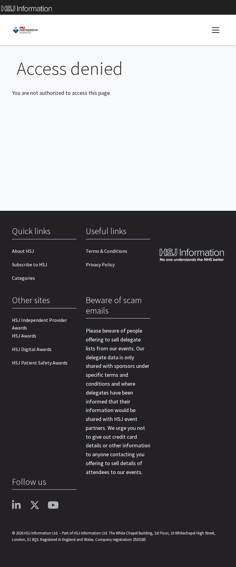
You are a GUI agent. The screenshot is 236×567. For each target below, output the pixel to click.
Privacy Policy (100, 264)
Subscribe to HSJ (29, 264)
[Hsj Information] (118, 7)
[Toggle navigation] (215, 30)
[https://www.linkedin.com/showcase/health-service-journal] (19, 505)
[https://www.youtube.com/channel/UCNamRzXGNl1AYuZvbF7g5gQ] (54, 505)
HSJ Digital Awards (32, 349)
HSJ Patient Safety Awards (40, 363)
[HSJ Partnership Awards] (30, 30)
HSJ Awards (24, 336)
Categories (23, 278)
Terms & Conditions (106, 251)
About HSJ (23, 251)
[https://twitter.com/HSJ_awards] (36, 505)
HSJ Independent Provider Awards (39, 324)
